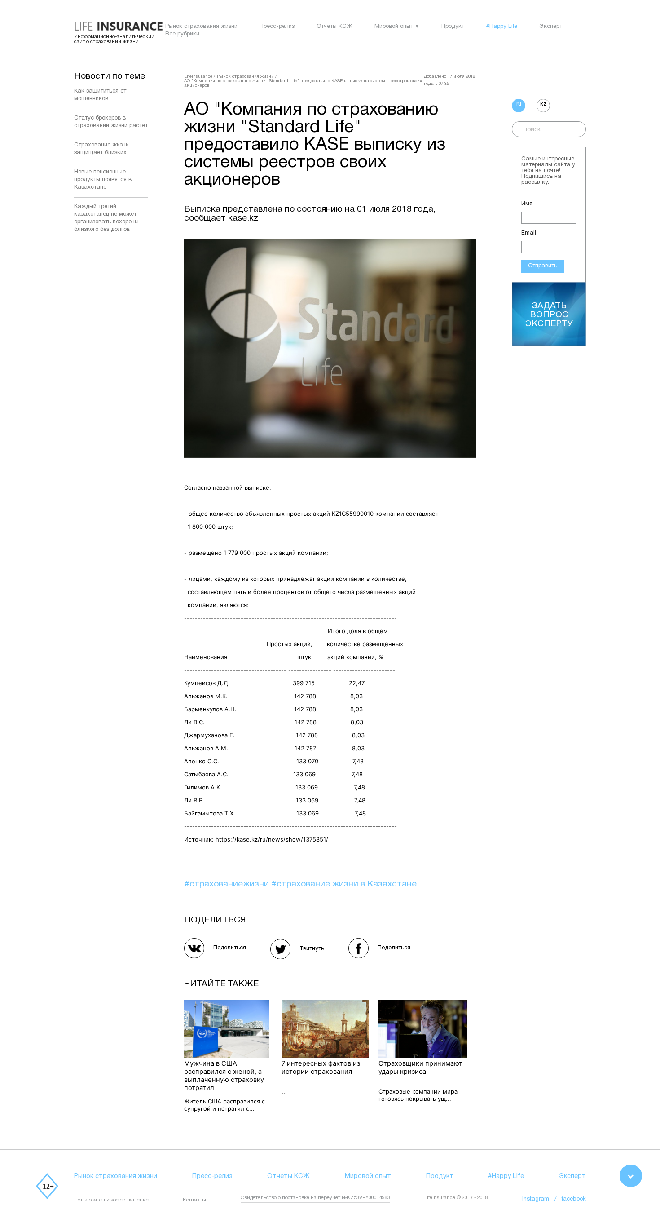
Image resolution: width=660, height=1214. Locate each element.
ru (518, 104)
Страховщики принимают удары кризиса (420, 1067)
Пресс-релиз (277, 26)
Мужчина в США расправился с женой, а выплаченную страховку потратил (224, 1075)
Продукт (452, 26)
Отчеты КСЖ (334, 26)
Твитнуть (311, 949)
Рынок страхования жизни (201, 26)
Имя (526, 204)
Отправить (542, 266)
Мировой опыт (393, 26)
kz (543, 104)
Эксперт (550, 26)
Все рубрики (182, 34)
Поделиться (229, 948)
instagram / (542, 1199)
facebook (574, 1199)
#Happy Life (501, 26)
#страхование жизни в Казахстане (344, 884)
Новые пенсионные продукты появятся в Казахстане (103, 179)
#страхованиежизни (227, 884)
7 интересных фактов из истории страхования (321, 1067)
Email (528, 233)
